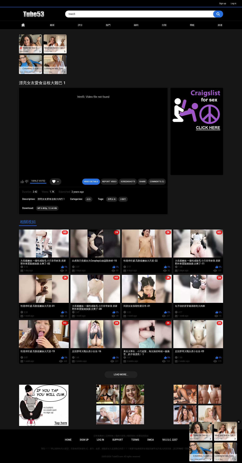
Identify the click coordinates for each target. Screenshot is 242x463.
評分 (80, 25)
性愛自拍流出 (143, 436)
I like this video (22, 181)
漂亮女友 (112, 199)
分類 (164, 25)
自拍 (89, 199)
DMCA (150, 439)
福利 (136, 25)
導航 (192, 25)
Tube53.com (117, 456)
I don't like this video (26, 181)
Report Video (109, 181)
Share (142, 181)
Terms (135, 439)
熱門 (108, 25)
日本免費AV (99, 436)
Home (23, 25)
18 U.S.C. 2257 (169, 439)
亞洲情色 (110, 436)
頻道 (220, 25)
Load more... (121, 374)
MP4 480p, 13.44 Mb (47, 208)
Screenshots (128, 181)
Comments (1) (157, 181)
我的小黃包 (120, 436)
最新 (52, 25)
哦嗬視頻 (131, 436)
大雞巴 (123, 199)
